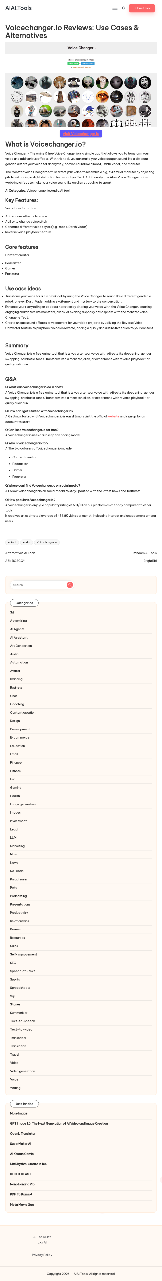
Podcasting (18, 896)
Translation (18, 1046)
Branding (16, 679)
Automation (19, 662)
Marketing (17, 846)
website (113, 416)
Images (15, 812)
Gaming (15, 788)
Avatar (15, 671)
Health (15, 796)
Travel (14, 1054)
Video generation (22, 1071)
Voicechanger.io (47, 542)
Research (16, 929)
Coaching (17, 704)
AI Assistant (19, 637)
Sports (15, 979)
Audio (26, 542)
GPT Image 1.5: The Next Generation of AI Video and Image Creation (59, 1123)
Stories (15, 1004)
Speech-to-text (22, 971)
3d (12, 612)
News (14, 863)
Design (15, 721)
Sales (14, 946)
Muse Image (18, 1113)
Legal (14, 829)
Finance (16, 762)
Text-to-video (21, 1029)
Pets (13, 887)
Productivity (19, 913)
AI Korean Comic (22, 1154)
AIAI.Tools (18, 8)
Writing (15, 1088)
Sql (12, 996)
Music (14, 854)
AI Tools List (42, 1237)
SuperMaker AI (20, 1144)
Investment (18, 821)
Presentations (20, 904)
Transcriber (18, 1038)
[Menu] (114, 8)
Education (17, 746)
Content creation (22, 713)
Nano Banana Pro (22, 1184)
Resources (17, 938)
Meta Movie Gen (22, 1205)
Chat (14, 696)
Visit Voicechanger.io (81, 134)
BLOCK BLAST (20, 1174)
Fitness (15, 771)
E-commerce (20, 737)
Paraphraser (18, 879)
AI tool (12, 542)
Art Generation (21, 646)
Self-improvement (23, 954)
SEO (13, 963)
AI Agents (17, 629)
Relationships (19, 921)
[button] (142, 8)
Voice (14, 1079)
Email (14, 754)
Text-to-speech (22, 1021)
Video (14, 1063)
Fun (12, 779)
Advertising (18, 621)
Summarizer (18, 1013)
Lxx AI (42, 1242)
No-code (17, 871)
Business (16, 687)
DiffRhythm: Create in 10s (28, 1164)
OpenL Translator (22, 1134)
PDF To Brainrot (21, 1194)
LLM (13, 838)
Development (20, 729)
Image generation (23, 804)
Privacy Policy (42, 1255)
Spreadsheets (20, 988)
